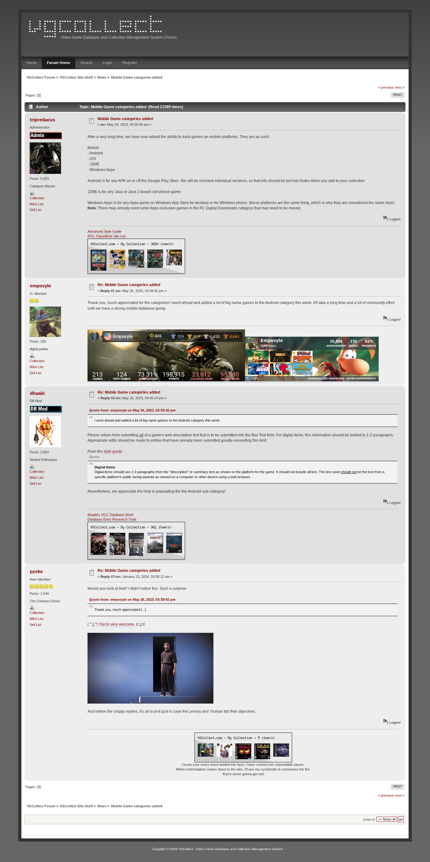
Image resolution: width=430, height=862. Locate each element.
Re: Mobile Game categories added (129, 285)
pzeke (36, 571)
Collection (37, 198)
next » (400, 87)
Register (129, 63)
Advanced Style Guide (105, 231)
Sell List (35, 210)
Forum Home (58, 63)
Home (31, 63)
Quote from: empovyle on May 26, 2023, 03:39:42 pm (132, 410)
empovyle (40, 285)
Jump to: (369, 819)
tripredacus (42, 119)
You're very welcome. (117, 624)
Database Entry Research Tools (112, 519)
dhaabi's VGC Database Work (110, 515)
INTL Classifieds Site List (107, 236)
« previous (386, 87)
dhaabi (37, 393)
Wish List (36, 204)
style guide (113, 451)
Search (86, 63)
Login (107, 63)
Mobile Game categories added (125, 119)
